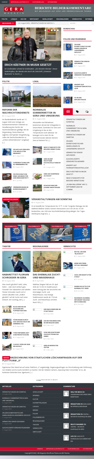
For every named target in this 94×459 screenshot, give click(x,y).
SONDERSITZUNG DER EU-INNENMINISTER (21, 163)
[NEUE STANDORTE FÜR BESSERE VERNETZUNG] (37, 149)
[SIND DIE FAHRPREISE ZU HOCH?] (37, 176)
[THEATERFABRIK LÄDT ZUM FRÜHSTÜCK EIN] (6, 335)
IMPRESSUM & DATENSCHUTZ (20, 2)
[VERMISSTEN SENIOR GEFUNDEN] (68, 63)
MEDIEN (35, 410)
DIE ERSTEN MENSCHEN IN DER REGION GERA (52, 322)
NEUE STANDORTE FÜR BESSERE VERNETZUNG (52, 148)
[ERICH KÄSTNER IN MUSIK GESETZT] (31, 44)
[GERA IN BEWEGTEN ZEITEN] (37, 347)
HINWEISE (4, 2)
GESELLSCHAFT (47, 19)
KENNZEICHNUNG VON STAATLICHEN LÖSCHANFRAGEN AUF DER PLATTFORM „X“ (42, 359)
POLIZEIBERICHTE (38, 417)
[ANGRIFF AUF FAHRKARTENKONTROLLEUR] (68, 87)
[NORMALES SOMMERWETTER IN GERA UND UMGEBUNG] (47, 96)
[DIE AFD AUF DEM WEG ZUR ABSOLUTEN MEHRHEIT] (6, 152)
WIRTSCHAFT (34, 19)
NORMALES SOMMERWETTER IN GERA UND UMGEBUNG (46, 112)
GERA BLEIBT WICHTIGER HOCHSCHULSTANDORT (52, 162)
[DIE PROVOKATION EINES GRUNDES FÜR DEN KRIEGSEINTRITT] (6, 176)
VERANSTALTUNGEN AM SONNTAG (52, 199)
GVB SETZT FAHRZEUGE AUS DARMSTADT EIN (81, 438)
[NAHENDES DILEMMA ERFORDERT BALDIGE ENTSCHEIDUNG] (68, 300)
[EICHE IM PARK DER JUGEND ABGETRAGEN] (37, 188)
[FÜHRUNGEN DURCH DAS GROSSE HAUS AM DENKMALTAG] (6, 322)
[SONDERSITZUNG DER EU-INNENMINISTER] (6, 165)
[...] (21, 74)
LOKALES (14, 19)
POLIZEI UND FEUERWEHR (74, 39)
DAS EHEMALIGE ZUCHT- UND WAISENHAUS (47, 276)
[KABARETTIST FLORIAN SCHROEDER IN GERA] (16, 261)
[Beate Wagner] (66, 427)
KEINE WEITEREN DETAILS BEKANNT (81, 264)
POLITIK (4, 19)
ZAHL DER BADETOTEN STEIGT (82, 276)
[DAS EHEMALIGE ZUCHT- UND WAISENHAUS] (47, 261)
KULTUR (23, 19)
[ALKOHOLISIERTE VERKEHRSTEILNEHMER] (68, 75)
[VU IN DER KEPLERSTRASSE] (68, 100)
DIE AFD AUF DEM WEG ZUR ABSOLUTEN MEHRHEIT (21, 151)
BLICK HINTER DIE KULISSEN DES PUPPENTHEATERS (20, 309)
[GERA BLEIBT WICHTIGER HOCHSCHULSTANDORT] (37, 161)
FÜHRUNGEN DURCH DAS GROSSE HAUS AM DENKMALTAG (21, 322)
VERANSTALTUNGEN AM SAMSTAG (14, 407)
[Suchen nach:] (80, 23)
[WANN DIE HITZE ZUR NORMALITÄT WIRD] (68, 288)
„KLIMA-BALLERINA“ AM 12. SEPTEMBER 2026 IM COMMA (76, 187)
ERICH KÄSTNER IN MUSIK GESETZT (28, 65)
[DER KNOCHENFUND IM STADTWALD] (37, 311)
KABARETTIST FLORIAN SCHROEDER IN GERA (15, 276)
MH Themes (65, 453)
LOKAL (36, 81)
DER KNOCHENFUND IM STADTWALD (52, 310)
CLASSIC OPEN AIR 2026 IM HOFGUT (21, 345)
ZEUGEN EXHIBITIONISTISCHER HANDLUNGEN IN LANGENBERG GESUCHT (82, 48)
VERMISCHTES (77, 19)
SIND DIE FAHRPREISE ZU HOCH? (51, 175)
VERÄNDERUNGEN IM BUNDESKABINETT (20, 188)
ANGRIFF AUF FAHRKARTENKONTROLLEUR (82, 86)
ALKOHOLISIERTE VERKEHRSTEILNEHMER (82, 74)
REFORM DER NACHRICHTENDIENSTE (15, 111)
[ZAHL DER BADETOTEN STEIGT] (68, 277)
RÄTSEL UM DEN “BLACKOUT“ (80, 253)
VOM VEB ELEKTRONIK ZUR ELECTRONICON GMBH (52, 334)
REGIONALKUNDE (62, 19)
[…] (48, 214)
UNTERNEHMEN (52, 2)
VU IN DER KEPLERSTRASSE (80, 99)
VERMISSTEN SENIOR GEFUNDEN (81, 62)
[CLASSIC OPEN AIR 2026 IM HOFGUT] (6, 346)
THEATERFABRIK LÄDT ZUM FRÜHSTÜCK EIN (21, 334)
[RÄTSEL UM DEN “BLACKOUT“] (68, 254)
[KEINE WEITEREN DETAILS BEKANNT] (68, 265)
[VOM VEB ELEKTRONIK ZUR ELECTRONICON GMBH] (37, 334)
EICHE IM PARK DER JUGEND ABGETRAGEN (52, 186)
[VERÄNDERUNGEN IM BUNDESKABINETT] (6, 189)
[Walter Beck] (66, 395)
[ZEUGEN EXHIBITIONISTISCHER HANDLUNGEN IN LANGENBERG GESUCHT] (68, 47)
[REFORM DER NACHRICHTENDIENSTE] (16, 96)
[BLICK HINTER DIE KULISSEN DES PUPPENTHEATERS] (6, 309)
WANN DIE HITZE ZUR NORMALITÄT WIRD (82, 287)
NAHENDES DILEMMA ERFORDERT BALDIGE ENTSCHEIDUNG (82, 300)
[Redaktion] (66, 407)
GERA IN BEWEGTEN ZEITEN (51, 346)
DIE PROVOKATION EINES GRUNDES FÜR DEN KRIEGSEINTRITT (21, 176)
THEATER (6, 246)
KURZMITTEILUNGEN (40, 403)
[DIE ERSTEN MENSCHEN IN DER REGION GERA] (37, 323)
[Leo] (66, 439)
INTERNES (88, 19)
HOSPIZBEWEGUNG (38, 2)
